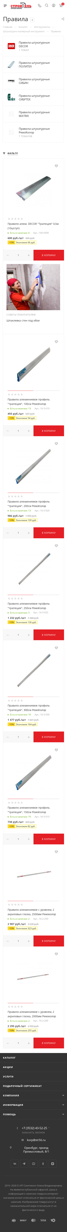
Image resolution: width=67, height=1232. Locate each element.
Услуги (8, 1076)
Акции (8, 1067)
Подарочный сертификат (22, 1086)
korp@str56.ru (36, 1140)
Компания (11, 1095)
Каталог (9, 1057)
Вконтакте (15, 1164)
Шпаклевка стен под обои (23, 320)
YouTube (34, 1164)
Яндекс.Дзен (53, 1164)
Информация (13, 1105)
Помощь (9, 1114)
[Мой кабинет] (53, 6)
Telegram (24, 1164)
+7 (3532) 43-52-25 (34, 1128)
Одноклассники (43, 1164)
